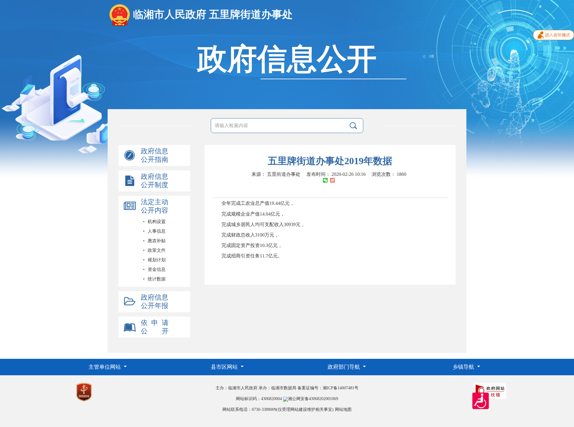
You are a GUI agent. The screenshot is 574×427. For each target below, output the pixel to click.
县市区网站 (225, 367)
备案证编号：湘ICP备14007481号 (327, 388)
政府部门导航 (344, 367)
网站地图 (343, 409)
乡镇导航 (464, 367)
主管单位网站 (105, 367)
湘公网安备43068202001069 (313, 398)
